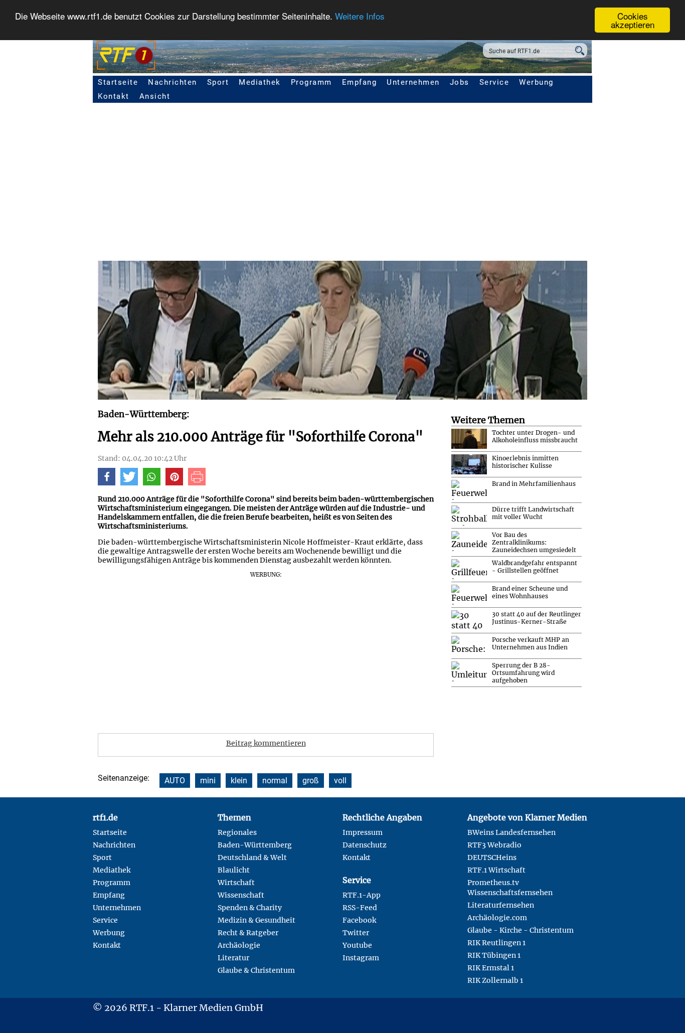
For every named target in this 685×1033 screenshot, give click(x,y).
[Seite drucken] (197, 482)
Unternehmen (413, 82)
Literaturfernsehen (500, 905)
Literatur (233, 957)
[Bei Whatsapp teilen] (151, 482)
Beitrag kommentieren (266, 743)
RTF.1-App (361, 895)
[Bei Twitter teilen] (129, 482)
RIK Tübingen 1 (494, 955)
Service (494, 82)
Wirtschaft (236, 882)
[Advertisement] (323, 649)
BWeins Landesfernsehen (511, 832)
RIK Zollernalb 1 (495, 980)
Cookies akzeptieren (632, 20)
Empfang (359, 82)
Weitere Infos (360, 16)
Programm (311, 82)
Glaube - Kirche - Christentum (520, 930)
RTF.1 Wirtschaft (496, 870)
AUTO (174, 780)
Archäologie (239, 945)
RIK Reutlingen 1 (496, 942)
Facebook (359, 920)
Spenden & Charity (250, 907)
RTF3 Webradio (494, 844)
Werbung (536, 82)
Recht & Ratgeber (248, 932)
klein (239, 780)
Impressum (362, 832)
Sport (218, 82)
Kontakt (113, 96)
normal (274, 780)
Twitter (355, 932)
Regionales (237, 832)
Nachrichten (172, 82)
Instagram (360, 957)
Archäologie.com (497, 917)
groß (310, 780)
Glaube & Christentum (256, 970)
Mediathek (260, 82)
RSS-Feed (359, 907)
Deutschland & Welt (252, 857)
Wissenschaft (241, 895)
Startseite (118, 82)
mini (208, 780)
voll (340, 780)
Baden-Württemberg (255, 844)
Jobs (459, 82)
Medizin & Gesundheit (256, 920)
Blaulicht (234, 870)
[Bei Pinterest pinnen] (174, 482)
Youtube (357, 945)
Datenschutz (364, 844)
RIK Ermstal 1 (490, 967)
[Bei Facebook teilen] (106, 482)
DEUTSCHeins (492, 857)
